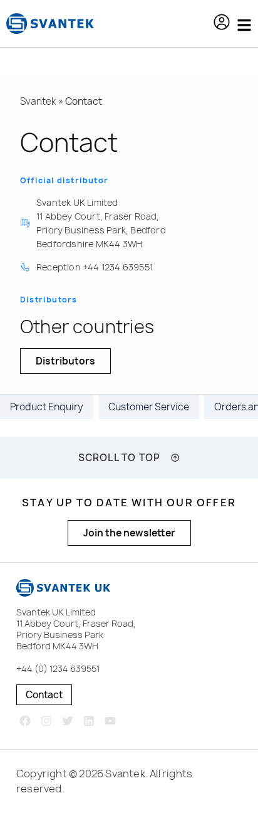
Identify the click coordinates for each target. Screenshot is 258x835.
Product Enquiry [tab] (46, 406)
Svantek (38, 101)
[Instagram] (47, 720)
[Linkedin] (89, 720)
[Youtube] (110, 720)
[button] (221, 24)
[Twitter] (68, 720)
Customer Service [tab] (148, 406)
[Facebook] (25, 720)
